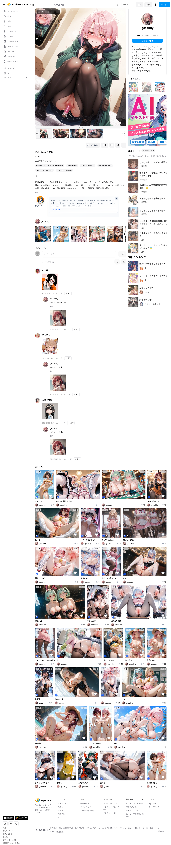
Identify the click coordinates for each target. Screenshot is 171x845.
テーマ (60, 810)
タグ (59, 817)
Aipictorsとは (154, 803)
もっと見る (56, 210)
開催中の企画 (131, 807)
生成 (139, 4)
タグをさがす (85, 807)
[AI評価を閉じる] (116, 198)
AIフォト (61, 807)
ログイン (164, 4)
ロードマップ (154, 807)
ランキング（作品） (111, 803)
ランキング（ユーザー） (111, 808)
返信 (68, 293)
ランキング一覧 (109, 813)
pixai (37, 176)
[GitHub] (48, 829)
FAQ (130, 828)
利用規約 (6, 837)
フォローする (147, 40)
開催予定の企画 (132, 810)
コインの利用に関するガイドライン (112, 828)
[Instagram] (44, 829)
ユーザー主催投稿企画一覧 (135, 815)
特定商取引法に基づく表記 (85, 828)
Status (52, 832)
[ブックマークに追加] (111, 145)
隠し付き (48, 262)
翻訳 (36, 193)
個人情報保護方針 (66, 828)
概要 (4, 828)
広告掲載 (149, 828)
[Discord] (40, 829)
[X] (36, 829)
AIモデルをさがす (87, 810)
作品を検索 (84, 803)
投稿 (148, 4)
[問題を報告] (61, 293)
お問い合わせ (7, 834)
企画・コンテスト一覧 (135, 803)
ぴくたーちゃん (8, 831)
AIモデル (61, 814)
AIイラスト (62, 803)
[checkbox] (43, 262)
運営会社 (59, 831)
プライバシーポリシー (10, 840)
